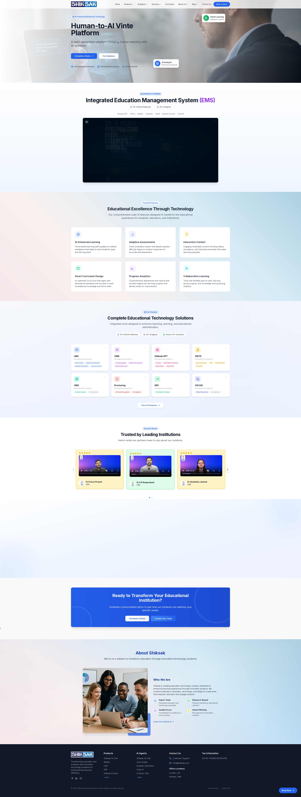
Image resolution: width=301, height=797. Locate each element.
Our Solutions (109, 56)
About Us (182, 4)
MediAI (107, 762)
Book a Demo (221, 4)
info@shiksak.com (181, 763)
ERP (105, 769)
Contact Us (206, 4)
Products (127, 4)
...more (106, 777)
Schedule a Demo (82, 56)
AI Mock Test (143, 773)
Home (117, 4)
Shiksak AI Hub (111, 758)
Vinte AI (140, 769)
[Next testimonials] (227, 469)
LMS (106, 766)
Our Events (169, 4)
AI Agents (141, 4)
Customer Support (181, 758)
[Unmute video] (87, 122)
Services (155, 4)
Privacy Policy (213, 788)
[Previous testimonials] (73, 469)
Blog (194, 4)
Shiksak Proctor (111, 773)
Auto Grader (142, 762)
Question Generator (145, 766)
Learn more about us (162, 721)
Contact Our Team (163, 618)
